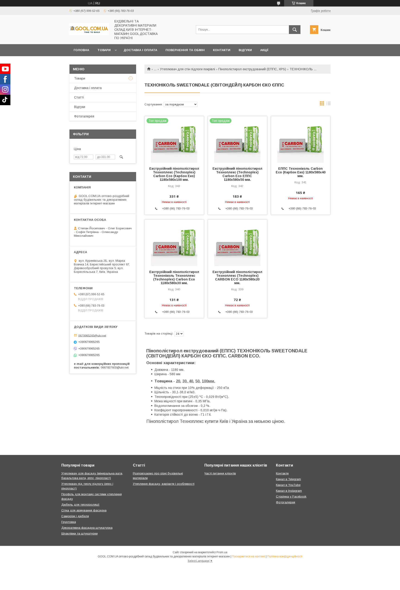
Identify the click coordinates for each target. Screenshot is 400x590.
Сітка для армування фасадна (83, 510)
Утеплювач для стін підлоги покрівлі (187, 69)
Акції (264, 50)
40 (190, 381)
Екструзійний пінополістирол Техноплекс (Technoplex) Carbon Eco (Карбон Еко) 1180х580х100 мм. (174, 174)
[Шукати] (294, 29)
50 (197, 381)
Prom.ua (221, 552)
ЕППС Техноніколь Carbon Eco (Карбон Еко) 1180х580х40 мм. (300, 172)
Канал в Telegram (288, 479)
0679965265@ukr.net (92, 335)
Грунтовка (68, 522)
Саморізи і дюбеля (75, 516)
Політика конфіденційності (284, 556)
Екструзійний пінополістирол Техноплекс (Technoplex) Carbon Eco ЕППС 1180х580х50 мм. (237, 174)
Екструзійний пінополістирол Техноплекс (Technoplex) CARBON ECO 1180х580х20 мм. (237, 277)
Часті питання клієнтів (220, 473)
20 (178, 381)
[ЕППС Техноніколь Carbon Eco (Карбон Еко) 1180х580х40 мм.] (300, 139)
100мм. (208, 381)
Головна (81, 50)
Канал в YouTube (288, 485)
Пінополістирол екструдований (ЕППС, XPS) (252, 69)
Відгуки (245, 50)
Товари (104, 50)
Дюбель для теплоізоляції (80, 504)
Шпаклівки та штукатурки (79, 533)
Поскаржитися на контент (248, 556)
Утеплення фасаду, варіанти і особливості (163, 484)
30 (184, 381)
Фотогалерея (84, 116)
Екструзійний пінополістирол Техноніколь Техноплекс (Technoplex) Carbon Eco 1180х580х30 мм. (174, 277)
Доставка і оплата (140, 50)
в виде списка (328, 104)
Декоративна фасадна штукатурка (86, 527)
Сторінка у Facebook (291, 496)
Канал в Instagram (289, 490)
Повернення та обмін (185, 50)
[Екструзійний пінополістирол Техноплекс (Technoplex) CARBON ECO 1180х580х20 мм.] (237, 243)
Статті (79, 97)
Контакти (221, 50)
